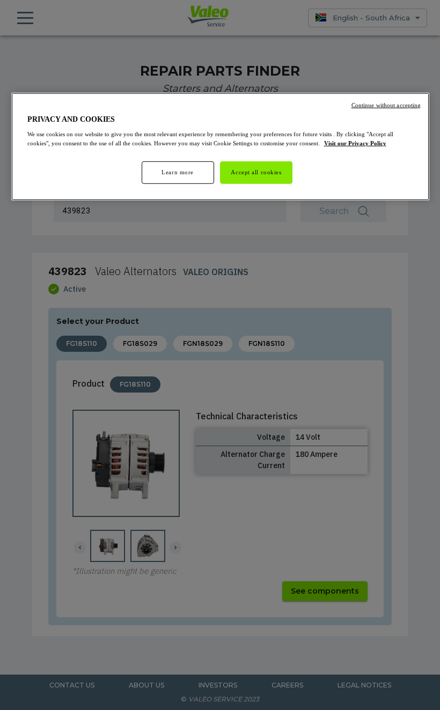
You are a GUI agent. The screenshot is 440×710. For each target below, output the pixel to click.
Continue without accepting (386, 104)
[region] (220, 146)
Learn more (178, 172)
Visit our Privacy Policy (355, 143)
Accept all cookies (256, 172)
